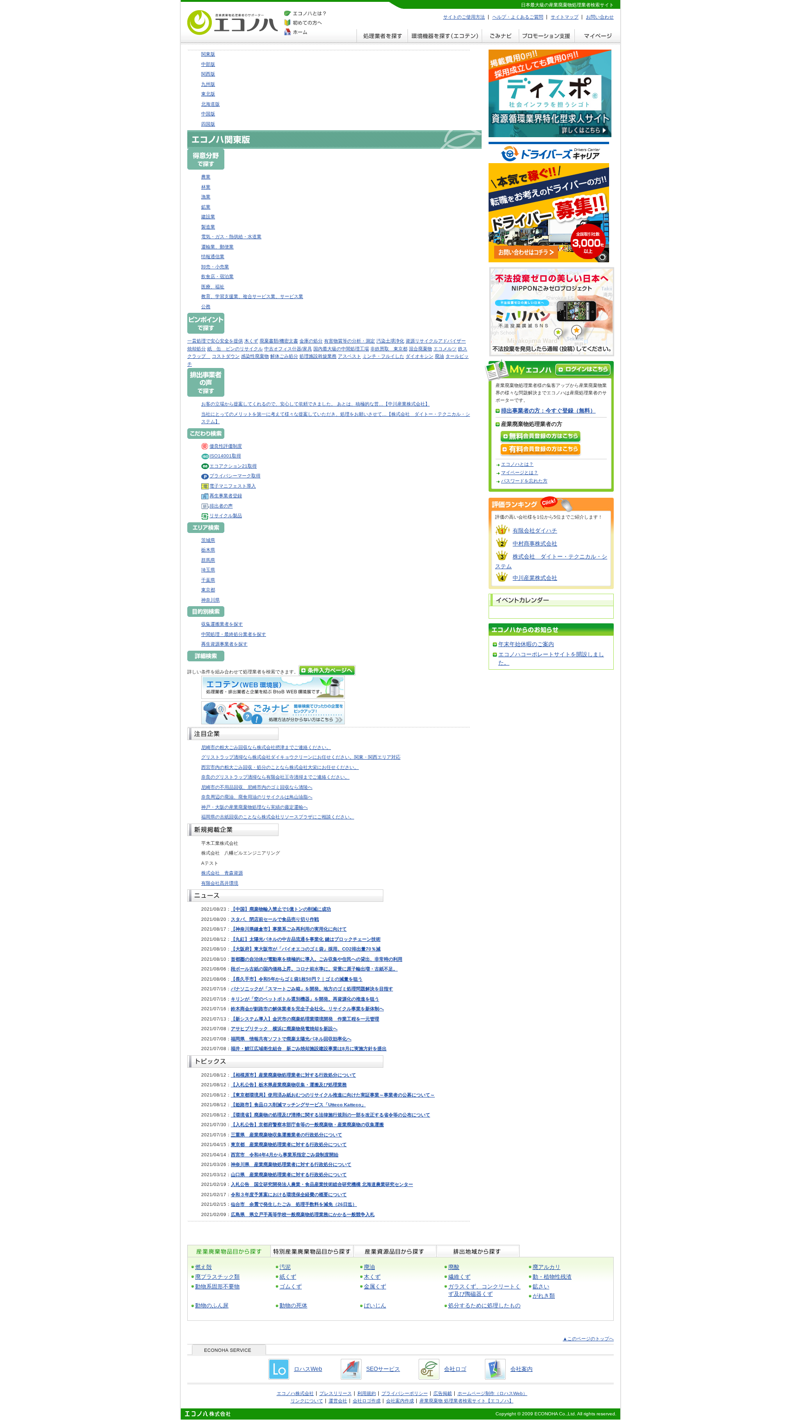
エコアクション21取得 (233, 466)
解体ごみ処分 (284, 356)
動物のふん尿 (212, 1305)
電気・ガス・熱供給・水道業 (231, 236)
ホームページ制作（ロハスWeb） (493, 1393)
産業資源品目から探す (394, 1251)
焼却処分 (196, 348)
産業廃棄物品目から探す (228, 1251)
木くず (251, 340)
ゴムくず (291, 1286)
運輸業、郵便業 (217, 246)
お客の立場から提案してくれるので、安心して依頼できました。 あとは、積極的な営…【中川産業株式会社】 (315, 403)
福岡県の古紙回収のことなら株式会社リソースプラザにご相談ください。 (277, 816)
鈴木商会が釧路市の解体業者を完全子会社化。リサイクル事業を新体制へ (307, 1008)
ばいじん (375, 1305)
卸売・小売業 (215, 266)
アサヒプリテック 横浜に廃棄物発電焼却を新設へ (284, 1028)
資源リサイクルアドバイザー (436, 340)
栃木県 (208, 549)
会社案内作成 (400, 1400)
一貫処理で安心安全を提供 (215, 340)
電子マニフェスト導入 (233, 485)
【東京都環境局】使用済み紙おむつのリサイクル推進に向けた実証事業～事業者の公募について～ (333, 1094)
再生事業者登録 (226, 495)
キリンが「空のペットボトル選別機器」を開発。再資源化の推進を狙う (305, 999)
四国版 (208, 124)
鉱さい (541, 1286)
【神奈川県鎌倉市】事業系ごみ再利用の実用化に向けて (289, 929)
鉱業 (205, 206)
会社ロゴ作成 (367, 1400)
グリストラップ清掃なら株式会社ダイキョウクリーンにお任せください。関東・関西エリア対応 (300, 757)
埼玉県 (208, 569)
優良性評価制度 (226, 446)
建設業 (208, 216)
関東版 (208, 54)
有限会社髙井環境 (219, 883)
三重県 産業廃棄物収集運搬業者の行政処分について (286, 1134)
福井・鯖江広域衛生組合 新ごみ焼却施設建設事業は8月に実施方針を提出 (309, 1048)
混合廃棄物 (420, 348)
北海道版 (210, 104)
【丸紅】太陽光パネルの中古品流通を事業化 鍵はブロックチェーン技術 (306, 939)
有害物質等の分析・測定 (349, 340)
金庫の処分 (311, 340)
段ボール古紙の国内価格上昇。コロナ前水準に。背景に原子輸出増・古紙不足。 (314, 968)
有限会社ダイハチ (535, 530)
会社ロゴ (455, 1369)
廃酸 (453, 1267)
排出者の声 (221, 505)
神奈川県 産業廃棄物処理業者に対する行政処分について (291, 1164)
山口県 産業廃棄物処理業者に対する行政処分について (289, 1174)
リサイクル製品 (226, 515)
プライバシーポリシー (404, 1393)
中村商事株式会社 (535, 543)
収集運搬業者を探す (222, 624)
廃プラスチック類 (217, 1277)
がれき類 (544, 1296)
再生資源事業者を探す (224, 644)
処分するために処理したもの (484, 1305)
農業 (205, 176)
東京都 (208, 589)
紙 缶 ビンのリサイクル (235, 348)
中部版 (208, 64)
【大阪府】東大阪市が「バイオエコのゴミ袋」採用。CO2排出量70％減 (306, 948)
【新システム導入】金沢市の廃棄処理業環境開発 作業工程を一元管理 (305, 1018)
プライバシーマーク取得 (235, 475)
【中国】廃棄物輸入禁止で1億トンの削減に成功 (281, 909)
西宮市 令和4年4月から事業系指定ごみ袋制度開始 (284, 1154)
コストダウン (226, 356)
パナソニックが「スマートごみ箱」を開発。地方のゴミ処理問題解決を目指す (312, 988)
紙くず (288, 1277)
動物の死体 (293, 1305)
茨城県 (208, 540)
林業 (205, 187)
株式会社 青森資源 (222, 872)
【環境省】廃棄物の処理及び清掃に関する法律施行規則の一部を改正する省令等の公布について (330, 1114)
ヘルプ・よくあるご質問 (517, 16)
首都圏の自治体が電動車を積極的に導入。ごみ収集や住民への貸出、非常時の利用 (316, 959)
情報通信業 (212, 256)
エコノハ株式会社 (295, 1393)
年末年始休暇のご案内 (526, 644)
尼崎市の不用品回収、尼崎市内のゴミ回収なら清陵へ (256, 787)
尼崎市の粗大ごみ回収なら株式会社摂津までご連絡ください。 (266, 747)
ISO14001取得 (225, 455)
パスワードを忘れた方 (524, 480)
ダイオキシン (419, 356)
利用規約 (366, 1393)
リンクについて (307, 1400)
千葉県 (208, 580)
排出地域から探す (478, 1251)
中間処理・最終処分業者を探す (233, 634)
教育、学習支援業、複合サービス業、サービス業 (252, 296)
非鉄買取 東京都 (388, 348)
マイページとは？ (519, 472)
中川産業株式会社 (535, 578)
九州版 (208, 84)
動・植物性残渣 (552, 1277)
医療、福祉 (212, 286)
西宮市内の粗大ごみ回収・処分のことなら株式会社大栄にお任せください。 (280, 767)
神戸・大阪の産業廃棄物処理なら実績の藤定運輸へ (254, 807)
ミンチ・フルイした (383, 356)
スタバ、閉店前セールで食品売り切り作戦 (275, 919)
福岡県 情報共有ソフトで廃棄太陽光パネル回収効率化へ (291, 1038)
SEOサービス (383, 1369)
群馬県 (208, 560)
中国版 (208, 113)
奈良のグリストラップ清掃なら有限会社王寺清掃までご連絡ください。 (275, 777)
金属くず (375, 1286)
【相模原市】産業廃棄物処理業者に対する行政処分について (293, 1075)
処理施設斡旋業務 (318, 356)
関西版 (208, 73)
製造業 (208, 226)
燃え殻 (203, 1267)
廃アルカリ (546, 1267)
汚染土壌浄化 (390, 340)
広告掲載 (442, 1393)
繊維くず (459, 1277)
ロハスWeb (308, 1369)
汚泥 (285, 1267)
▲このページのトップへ (588, 1338)
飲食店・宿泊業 (217, 276)
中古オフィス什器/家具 (288, 348)
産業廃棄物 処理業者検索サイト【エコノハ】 (467, 1400)
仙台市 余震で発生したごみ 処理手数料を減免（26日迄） (294, 1204)
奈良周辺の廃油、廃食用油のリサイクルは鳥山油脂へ (256, 796)
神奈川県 (210, 599)
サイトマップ (564, 16)
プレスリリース (335, 1393)
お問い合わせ (600, 16)
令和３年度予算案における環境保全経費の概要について (289, 1194)
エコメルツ (445, 348)
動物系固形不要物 (217, 1286)
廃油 (439, 356)
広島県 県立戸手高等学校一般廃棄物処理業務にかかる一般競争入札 (303, 1214)
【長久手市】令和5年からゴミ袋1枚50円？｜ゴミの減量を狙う (296, 979)
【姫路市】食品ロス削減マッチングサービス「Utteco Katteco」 (298, 1104)
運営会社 (338, 1400)
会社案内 (521, 1369)
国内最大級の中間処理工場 (341, 348)
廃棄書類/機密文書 (279, 340)
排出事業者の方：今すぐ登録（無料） (548, 410)
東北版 (208, 93)
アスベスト (349, 356)
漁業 (205, 196)
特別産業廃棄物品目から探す (311, 1251)
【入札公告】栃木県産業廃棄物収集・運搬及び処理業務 (289, 1084)
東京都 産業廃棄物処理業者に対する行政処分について (289, 1144)
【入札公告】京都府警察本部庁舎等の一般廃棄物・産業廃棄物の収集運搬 (307, 1124)
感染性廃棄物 (255, 356)
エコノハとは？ (517, 464)
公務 (205, 306)
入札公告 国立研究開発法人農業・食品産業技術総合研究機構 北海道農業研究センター (322, 1184)
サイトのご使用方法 (464, 16)
